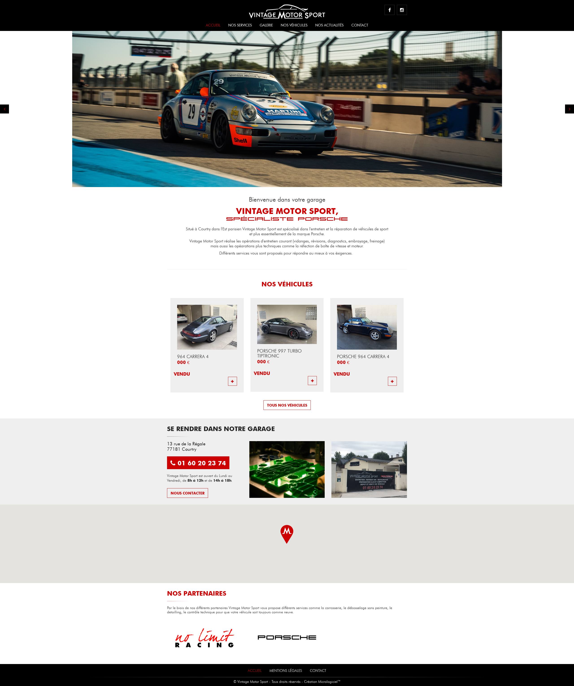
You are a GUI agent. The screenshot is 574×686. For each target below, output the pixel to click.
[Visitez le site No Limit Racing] (205, 638)
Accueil (213, 25)
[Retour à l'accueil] (287, 9)
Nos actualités (329, 25)
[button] (4, 109)
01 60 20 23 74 (202, 463)
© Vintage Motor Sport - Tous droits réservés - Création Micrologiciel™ (287, 682)
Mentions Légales (286, 671)
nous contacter (187, 493)
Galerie (266, 25)
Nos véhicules (294, 25)
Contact (359, 25)
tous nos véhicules (287, 405)
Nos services (240, 25)
